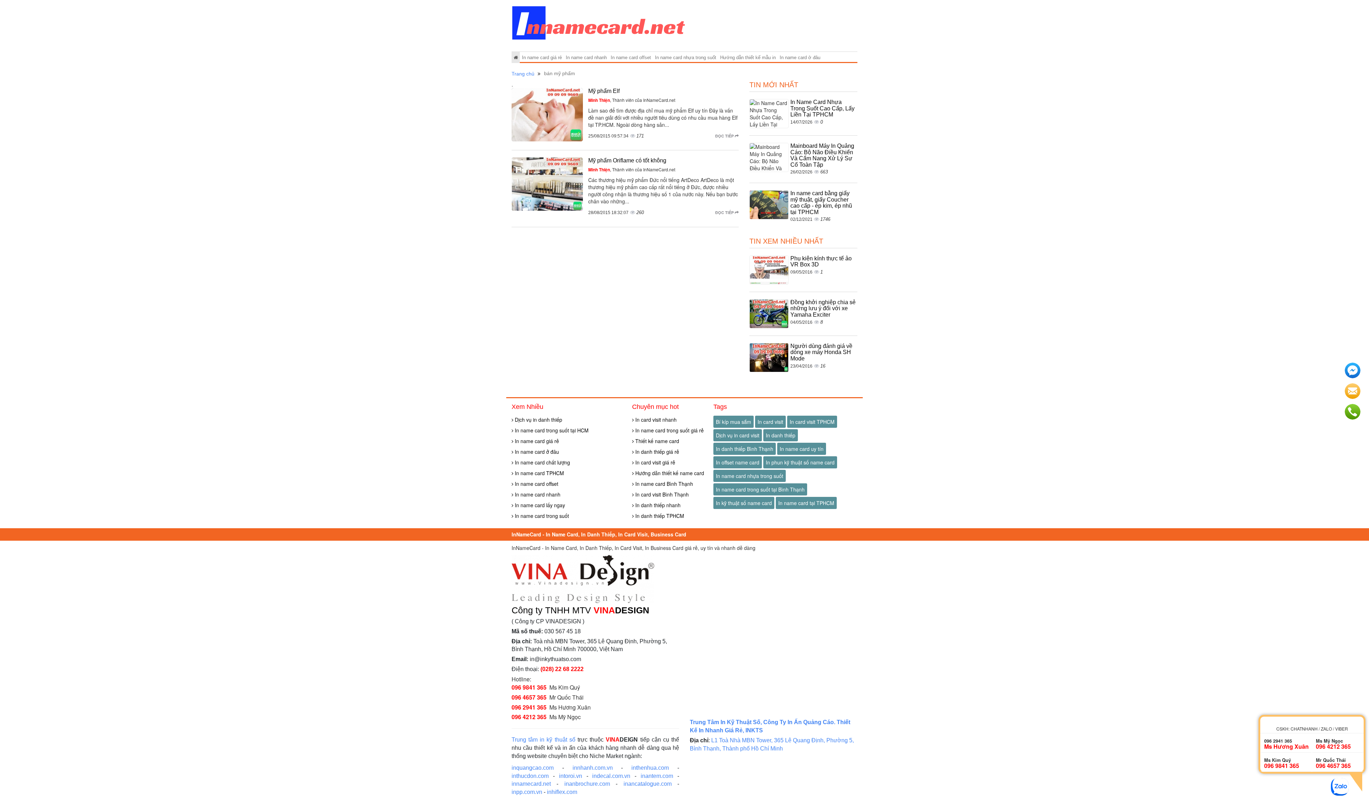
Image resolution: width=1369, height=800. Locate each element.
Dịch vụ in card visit (737, 435)
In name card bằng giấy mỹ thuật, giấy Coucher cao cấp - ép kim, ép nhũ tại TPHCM (821, 202)
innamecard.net (531, 784)
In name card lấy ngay (539, 505)
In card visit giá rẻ (654, 462)
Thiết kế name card (656, 441)
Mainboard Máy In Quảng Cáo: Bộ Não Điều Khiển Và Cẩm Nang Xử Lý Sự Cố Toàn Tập (822, 155)
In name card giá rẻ (542, 57)
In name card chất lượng (541, 462)
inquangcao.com (533, 768)
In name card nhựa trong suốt (685, 57)
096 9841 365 (529, 687)
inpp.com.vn (527, 792)
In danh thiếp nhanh (657, 505)
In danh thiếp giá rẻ (656, 451)
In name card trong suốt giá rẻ (669, 430)
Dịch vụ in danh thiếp (537, 419)
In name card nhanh (586, 57)
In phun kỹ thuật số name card (800, 462)
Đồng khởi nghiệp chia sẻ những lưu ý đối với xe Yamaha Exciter (823, 308)
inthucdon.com (530, 776)
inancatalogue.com (648, 784)
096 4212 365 (529, 717)
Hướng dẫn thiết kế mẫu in (748, 57)
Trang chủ (523, 74)
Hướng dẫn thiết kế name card (669, 473)
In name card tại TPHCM (806, 503)
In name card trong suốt (541, 515)
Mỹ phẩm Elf (604, 91)
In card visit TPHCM (812, 421)
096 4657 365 (529, 697)
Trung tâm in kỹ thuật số (543, 740)
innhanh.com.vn (593, 768)
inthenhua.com (650, 768)
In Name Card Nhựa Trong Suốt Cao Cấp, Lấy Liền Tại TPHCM (822, 108)
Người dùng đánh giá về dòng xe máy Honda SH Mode (821, 352)
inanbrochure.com (587, 784)
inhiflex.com (562, 792)
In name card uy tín (802, 448)
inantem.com (657, 776)
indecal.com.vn (611, 776)
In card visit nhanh (655, 419)
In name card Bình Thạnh (663, 483)
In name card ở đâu (800, 57)
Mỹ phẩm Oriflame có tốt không (627, 160)
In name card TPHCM (538, 473)
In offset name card (737, 462)
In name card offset (631, 57)
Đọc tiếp (725, 136)
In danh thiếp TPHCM (659, 515)
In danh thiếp (780, 435)
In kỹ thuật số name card (744, 503)
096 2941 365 (529, 707)
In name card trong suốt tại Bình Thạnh (760, 489)
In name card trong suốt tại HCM (551, 430)
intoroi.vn (570, 776)
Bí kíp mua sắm (733, 421)
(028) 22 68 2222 (562, 669)
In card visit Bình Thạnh (661, 494)
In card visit (770, 421)
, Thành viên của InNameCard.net (631, 100)
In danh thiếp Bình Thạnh (744, 448)
